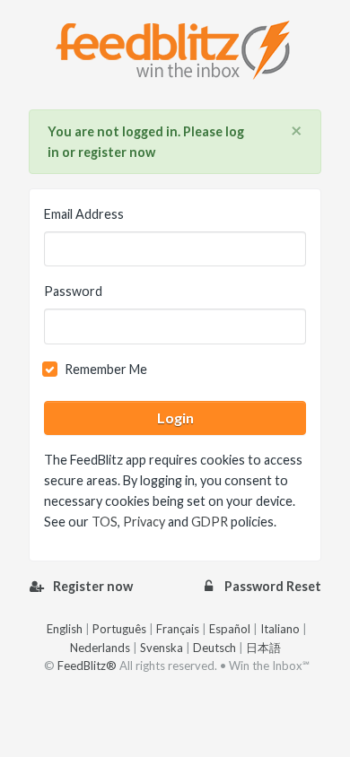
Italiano (280, 629)
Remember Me (106, 369)
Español (229, 629)
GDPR (209, 521)
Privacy (144, 521)
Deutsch (214, 647)
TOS (105, 521)
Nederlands (100, 647)
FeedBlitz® (87, 665)
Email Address (84, 214)
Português (119, 629)
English (65, 629)
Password (73, 291)
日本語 (263, 647)
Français (177, 629)
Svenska (161, 647)
